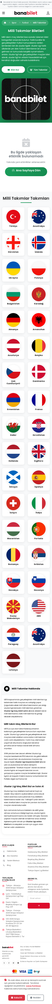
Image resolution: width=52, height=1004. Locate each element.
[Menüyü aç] (3, 13)
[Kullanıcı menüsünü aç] (48, 13)
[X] (4, 963)
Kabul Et (18, 997)
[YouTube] (18, 963)
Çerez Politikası (33, 986)
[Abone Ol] (39, 906)
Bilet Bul (15, 69)
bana (7, 947)
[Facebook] (9, 963)
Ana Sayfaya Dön (28, 170)
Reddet (37, 997)
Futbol (25, 22)
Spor (14, 22)
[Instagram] (13, 963)
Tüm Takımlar (40, 69)
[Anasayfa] (5, 22)
